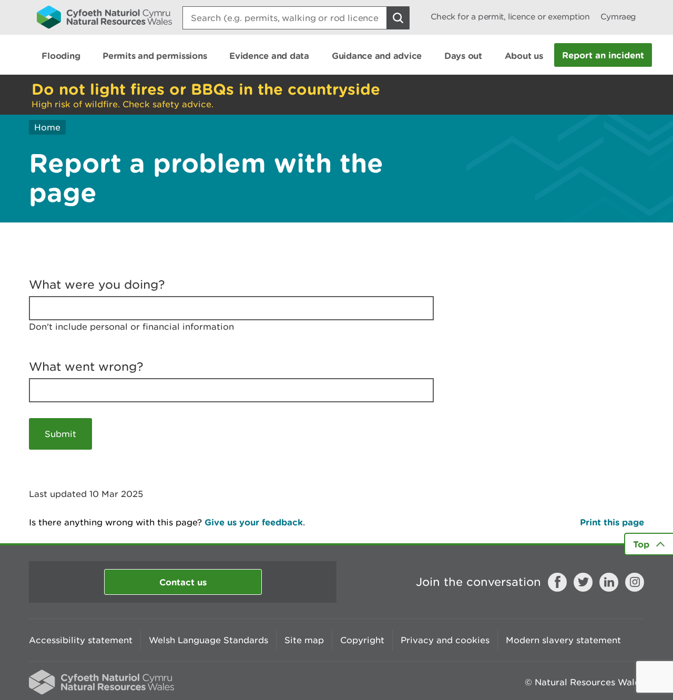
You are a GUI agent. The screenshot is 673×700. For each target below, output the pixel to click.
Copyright (362, 640)
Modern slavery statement (563, 640)
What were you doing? (97, 284)
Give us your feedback (254, 522)
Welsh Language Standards (208, 640)
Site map (304, 640)
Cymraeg (618, 17)
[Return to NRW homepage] (104, 17)
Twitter (583, 582)
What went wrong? (86, 366)
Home (47, 127)
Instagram (634, 582)
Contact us (183, 582)
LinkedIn (608, 582)
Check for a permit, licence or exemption (510, 17)
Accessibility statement (80, 640)
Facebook (557, 582)
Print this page (612, 522)
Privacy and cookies (445, 640)
